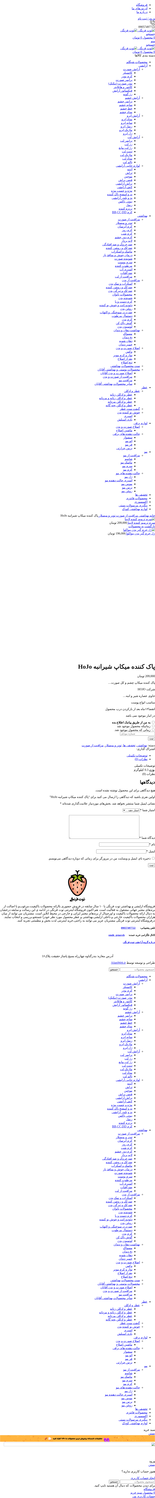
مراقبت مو (125, 380)
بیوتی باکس (125, 201)
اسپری (128, 416)
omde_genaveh (116, 935)
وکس (129, 351)
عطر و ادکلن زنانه (121, 394)
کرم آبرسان (125, 226)
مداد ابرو (127, 119)
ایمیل (150, 851)
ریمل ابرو (126, 126)
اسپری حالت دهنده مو (118, 480)
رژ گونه (127, 94)
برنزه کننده (125, 208)
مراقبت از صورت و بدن (117, 376)
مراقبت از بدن (131, 280)
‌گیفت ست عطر (130, 408)
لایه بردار (126, 240)
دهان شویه (125, 341)
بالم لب (127, 162)
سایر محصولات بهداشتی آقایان (113, 383)
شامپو (128, 459)
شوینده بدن (125, 298)
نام (152, 844)
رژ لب (128, 144)
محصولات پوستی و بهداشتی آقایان (119, 369)
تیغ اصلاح (126, 362)
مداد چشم (126, 112)
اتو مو (128, 441)
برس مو (127, 487)
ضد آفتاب (126, 273)
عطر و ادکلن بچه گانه (119, 405)
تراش (128, 172)
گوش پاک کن (124, 323)
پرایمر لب (126, 140)
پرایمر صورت (124, 79)
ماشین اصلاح (124, 430)
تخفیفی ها (129, 745)
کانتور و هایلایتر (123, 87)
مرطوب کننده (123, 265)
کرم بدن (127, 319)
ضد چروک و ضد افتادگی (117, 244)
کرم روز (127, 230)
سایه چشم (125, 105)
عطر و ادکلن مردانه (120, 401)
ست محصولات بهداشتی (125, 366)
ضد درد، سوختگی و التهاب (116, 312)
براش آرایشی (124, 183)
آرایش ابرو (133, 115)
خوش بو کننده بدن (128, 412)
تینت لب (127, 151)
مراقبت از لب (123, 276)
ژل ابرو (127, 133)
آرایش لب (134, 137)
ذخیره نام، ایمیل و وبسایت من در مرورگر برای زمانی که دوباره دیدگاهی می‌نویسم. (99, 858)
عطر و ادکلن (132, 391)
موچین (128, 176)
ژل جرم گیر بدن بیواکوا (140, 533)
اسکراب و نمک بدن (120, 283)
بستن (151, 1433)
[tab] (73, 755)
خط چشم (126, 108)
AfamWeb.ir (118, 962)
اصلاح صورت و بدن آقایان (116, 373)
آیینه (129, 169)
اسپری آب (126, 269)
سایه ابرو (126, 122)
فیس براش (125, 180)
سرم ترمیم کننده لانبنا (141, 522)
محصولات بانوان (122, 294)
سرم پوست (125, 262)
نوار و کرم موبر (122, 355)
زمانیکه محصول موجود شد (134, 726)
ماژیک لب (126, 155)
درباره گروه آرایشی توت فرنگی (139, 942)
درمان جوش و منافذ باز (117, 255)
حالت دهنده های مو (128, 473)
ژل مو (128, 476)
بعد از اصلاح (125, 358)
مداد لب (127, 158)
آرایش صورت (131, 69)
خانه (152, 515)
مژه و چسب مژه (121, 190)
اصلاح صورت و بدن (128, 348)
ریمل (129, 205)
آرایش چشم (132, 97)
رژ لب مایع (125, 147)
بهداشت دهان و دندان (127, 330)
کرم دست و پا (123, 301)
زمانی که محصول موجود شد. (132, 729)
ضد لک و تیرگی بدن (120, 290)
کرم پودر (126, 76)
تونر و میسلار (124, 223)
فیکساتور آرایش (122, 90)
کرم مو (127, 469)
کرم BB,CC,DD (122, 212)
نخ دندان (127, 337)
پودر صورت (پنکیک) (120, 83)
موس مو (126, 484)
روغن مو (127, 491)
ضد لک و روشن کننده (119, 248)
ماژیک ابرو (125, 130)
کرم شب (126, 233)
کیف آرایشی (124, 187)
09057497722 (128, 927)
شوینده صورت (123, 258)
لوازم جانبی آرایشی (128, 165)
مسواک (127, 333)
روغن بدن (126, 308)
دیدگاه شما (147, 837)
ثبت (151, 738)
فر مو (128, 444)
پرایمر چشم (125, 101)
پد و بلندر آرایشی (122, 197)
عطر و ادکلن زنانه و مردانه (115, 398)
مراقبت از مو (131, 455)
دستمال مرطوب (122, 315)
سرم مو (127, 466)
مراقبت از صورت (129, 219)
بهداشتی (143, 515)
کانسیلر (127, 72)
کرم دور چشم (123, 237)
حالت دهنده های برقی (126, 433)
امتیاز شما (147, 810)
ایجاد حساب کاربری (143, 1478)
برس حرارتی (124, 448)
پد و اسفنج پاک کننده (119, 194)
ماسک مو (126, 462)
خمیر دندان (125, 344)
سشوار (127, 437)
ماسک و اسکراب (121, 251)
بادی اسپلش (124, 419)
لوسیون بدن (124, 326)
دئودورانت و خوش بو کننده (115, 305)
